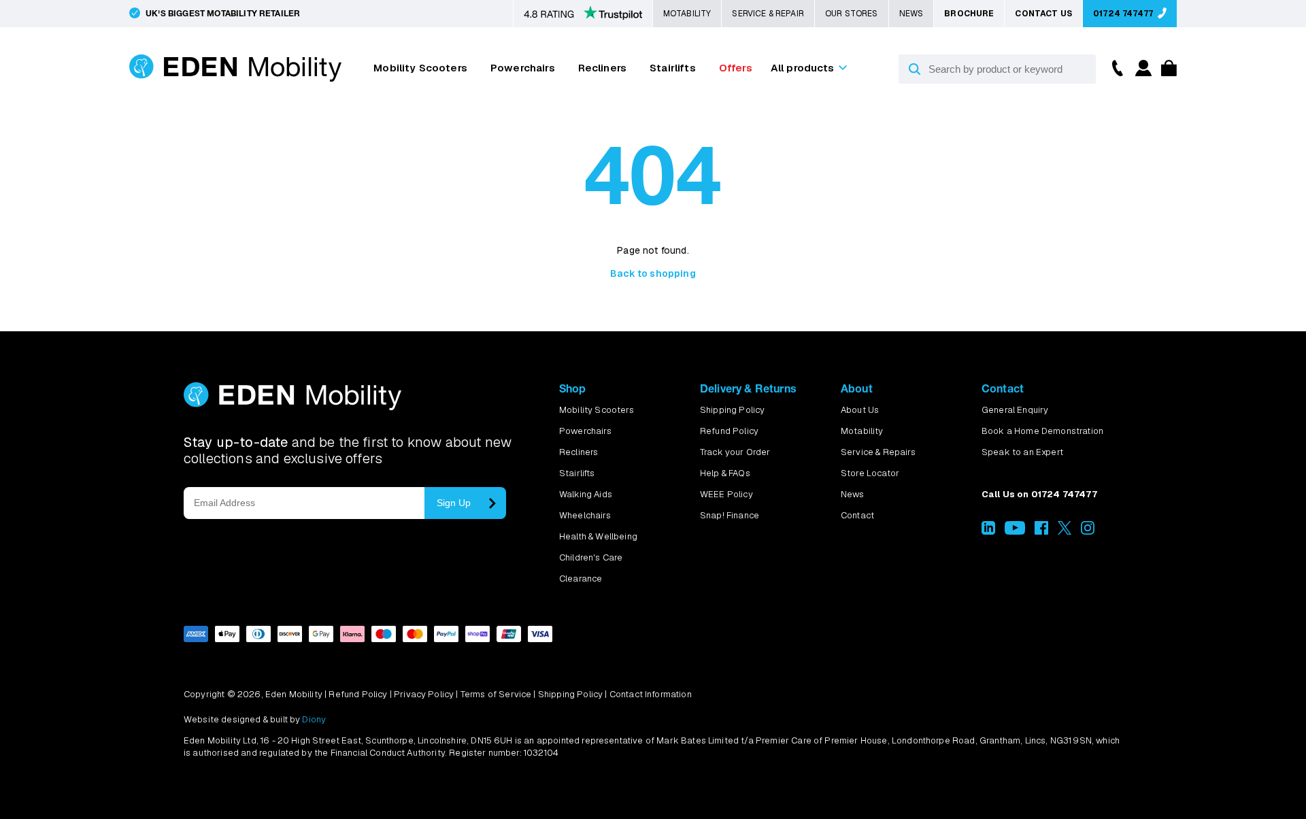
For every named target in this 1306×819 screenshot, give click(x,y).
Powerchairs (522, 67)
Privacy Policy (424, 694)
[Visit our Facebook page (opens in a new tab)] (1041, 531)
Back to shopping (653, 273)
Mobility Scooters (420, 67)
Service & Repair (768, 13)
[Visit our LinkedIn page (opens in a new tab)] (988, 531)
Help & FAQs (725, 473)
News (911, 13)
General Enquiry (1015, 410)
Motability (687, 13)
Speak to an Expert (1022, 452)
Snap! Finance (729, 515)
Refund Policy (729, 431)
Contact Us (1043, 13)
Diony (314, 719)
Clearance (580, 578)
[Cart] (1165, 72)
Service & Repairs (878, 452)
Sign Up (454, 502)
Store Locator (870, 473)
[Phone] (1114, 67)
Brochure (969, 13)
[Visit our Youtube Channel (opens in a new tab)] (1014, 531)
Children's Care (590, 557)
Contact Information (650, 694)
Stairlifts (673, 67)
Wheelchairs (585, 515)
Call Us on (1039, 494)
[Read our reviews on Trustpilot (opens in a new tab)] (583, 14)
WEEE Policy (726, 494)
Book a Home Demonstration (1042, 431)
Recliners (602, 67)
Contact (857, 515)
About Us (860, 410)
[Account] (1141, 72)
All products (803, 67)
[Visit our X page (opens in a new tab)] (1064, 531)
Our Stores (851, 13)
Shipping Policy (732, 410)
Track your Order (735, 452)
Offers (735, 67)
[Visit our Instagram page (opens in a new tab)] (1087, 531)
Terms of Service (496, 694)
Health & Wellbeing (598, 536)
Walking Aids (585, 494)
